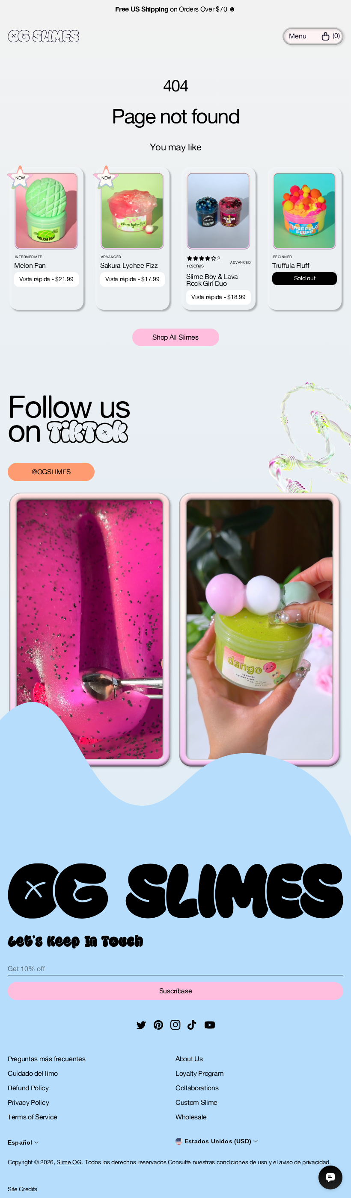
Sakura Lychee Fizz (129, 265)
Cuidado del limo (33, 1073)
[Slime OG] (43, 36)
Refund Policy (28, 1088)
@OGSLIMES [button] (51, 472)
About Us (189, 1059)
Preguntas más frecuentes (46, 1059)
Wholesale (191, 1117)
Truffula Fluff (290, 265)
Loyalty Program (199, 1073)
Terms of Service (32, 1117)
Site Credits (22, 1189)
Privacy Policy (28, 1102)
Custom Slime (196, 1102)
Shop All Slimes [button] (175, 337)
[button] (297, 36)
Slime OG (69, 1162)
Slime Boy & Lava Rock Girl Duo (212, 280)
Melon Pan (30, 265)
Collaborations (197, 1088)
